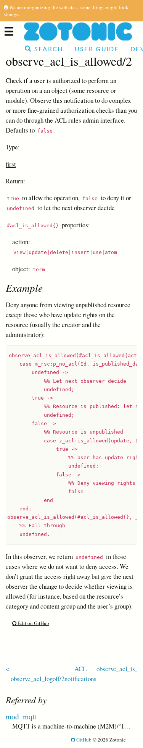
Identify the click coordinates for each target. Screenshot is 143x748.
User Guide (97, 49)
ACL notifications (80, 673)
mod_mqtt (21, 716)
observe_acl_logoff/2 (37, 678)
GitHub (83, 739)
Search (47, 49)
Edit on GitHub (32, 623)
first (11, 164)
